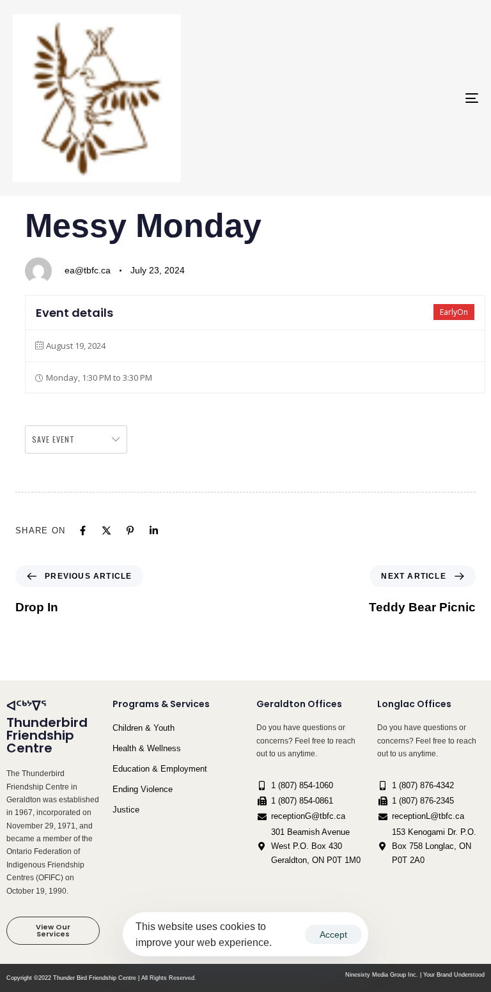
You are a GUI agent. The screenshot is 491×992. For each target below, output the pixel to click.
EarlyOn (454, 312)
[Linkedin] (154, 530)
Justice (126, 809)
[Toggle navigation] (400, 98)
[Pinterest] (130, 530)
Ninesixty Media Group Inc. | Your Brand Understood (415, 975)
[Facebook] (83, 530)
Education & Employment (160, 769)
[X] (106, 530)
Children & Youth (144, 728)
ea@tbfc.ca (88, 270)
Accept (333, 934)
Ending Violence (143, 789)
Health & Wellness (147, 748)
